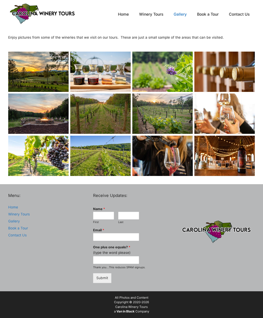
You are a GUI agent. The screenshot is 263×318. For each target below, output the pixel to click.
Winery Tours (151, 14)
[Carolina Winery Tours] (43, 14)
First (96, 222)
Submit (102, 278)
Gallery (180, 14)
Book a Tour (208, 14)
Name (99, 209)
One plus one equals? (111, 247)
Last (120, 222)
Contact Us (239, 14)
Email (98, 230)
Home (123, 14)
